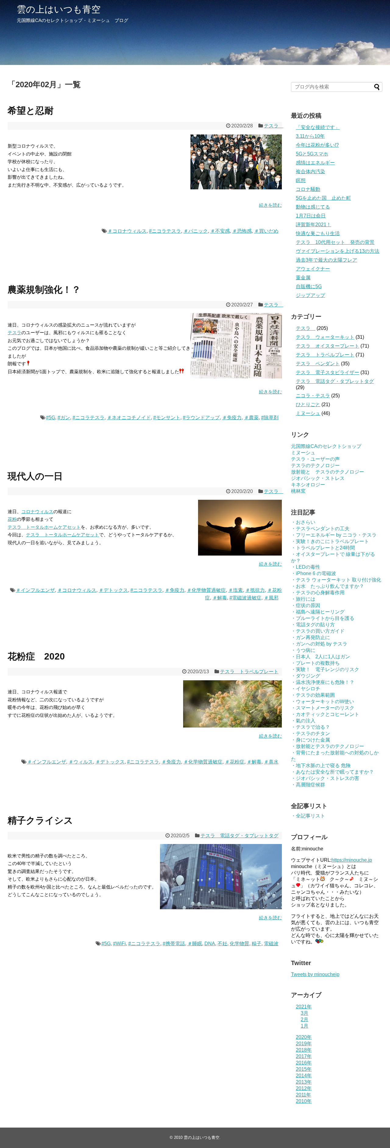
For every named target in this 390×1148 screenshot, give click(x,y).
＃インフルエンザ (35, 590)
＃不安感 (220, 231)
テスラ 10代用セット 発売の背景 (335, 242)
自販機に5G (309, 286)
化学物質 (239, 943)
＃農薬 (251, 417)
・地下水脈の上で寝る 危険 (321, 765)
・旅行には (303, 599)
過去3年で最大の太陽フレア (326, 260)
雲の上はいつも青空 (59, 9)
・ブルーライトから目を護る (322, 618)
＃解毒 (219, 597)
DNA (209, 943)
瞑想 (301, 180)
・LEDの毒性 (305, 567)
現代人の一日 (35, 476)
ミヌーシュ (308, 413)
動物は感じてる (313, 206)
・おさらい (303, 522)
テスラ (273, 125)
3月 (304, 1013)
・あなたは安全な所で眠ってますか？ (332, 771)
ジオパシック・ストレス (318, 478)
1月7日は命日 (311, 215)
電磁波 (271, 943)
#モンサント (166, 417)
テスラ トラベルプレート (249, 671)
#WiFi (119, 943)
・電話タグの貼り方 (313, 624)
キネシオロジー (308, 484)
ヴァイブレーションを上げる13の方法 (337, 251)
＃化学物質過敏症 (206, 590)
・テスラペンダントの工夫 (320, 528)
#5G (50, 417)
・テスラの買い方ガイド (318, 631)
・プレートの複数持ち (315, 663)
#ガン (64, 417)
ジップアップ (310, 295)
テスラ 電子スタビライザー (327, 372)
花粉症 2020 (36, 656)
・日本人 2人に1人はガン (320, 656)
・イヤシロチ (305, 688)
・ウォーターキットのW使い (322, 701)
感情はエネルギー (315, 162)
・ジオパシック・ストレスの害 (325, 778)
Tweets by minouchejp (315, 974)
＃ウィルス (81, 761)
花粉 (12, 519)
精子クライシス (40, 820)
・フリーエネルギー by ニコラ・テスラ (334, 535)
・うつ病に (303, 650)
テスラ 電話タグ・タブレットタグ (239, 835)
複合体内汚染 (310, 171)
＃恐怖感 (242, 231)
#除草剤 (269, 417)
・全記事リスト (308, 815)
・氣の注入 (303, 720)
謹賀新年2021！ (313, 224)
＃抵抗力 (255, 590)
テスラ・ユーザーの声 (315, 459)
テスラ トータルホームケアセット (44, 527)
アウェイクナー (313, 268)
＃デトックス (113, 590)
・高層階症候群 (308, 784)
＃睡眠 (194, 943)
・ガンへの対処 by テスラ (319, 643)
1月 (304, 1025)
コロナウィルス (37, 511)
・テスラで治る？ (310, 727)
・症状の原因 (305, 605)
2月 (304, 1019)
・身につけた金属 (310, 739)
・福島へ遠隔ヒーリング (318, 611)
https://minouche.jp (352, 860)
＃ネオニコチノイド (129, 417)
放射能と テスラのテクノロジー (327, 471)
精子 (256, 943)
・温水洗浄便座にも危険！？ (322, 682)
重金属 (303, 277)
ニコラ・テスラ (313, 395)
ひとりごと (308, 404)
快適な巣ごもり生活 (318, 233)
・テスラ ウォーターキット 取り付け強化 (336, 579)
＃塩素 (235, 590)
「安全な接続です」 (318, 127)
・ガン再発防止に (310, 637)
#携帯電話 (174, 943)
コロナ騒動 (308, 189)
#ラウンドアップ (201, 417)
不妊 (222, 943)
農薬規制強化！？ (44, 289)
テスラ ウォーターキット (325, 337)
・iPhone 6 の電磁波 (313, 573)
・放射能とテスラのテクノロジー (327, 746)
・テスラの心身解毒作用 (318, 592)
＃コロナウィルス (127, 231)
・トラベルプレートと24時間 (323, 547)
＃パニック (195, 231)
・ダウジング (305, 675)
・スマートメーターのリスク (322, 707)
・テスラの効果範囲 (313, 695)
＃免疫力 (232, 417)
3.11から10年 (310, 136)
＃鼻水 (271, 761)
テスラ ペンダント (318, 363)
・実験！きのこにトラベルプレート (330, 541)
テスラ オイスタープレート (327, 346)
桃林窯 (298, 491)
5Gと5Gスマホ (312, 153)
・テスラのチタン (310, 733)
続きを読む (270, 205)
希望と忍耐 (31, 111)
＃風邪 (271, 597)
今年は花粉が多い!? (317, 145)
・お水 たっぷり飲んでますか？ (327, 586)
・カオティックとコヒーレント (325, 714)
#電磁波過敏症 (245, 597)
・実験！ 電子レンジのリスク (325, 669)
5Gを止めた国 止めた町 (323, 198)
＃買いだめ (266, 231)
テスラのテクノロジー (315, 465)
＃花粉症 (234, 761)
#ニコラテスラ (165, 231)
